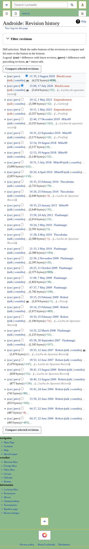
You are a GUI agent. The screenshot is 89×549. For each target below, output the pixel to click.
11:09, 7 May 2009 (41, 277)
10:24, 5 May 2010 (41, 225)
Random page (11, 509)
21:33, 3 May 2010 (41, 248)
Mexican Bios (10, 462)
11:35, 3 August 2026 (42, 76)
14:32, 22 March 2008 (43, 330)
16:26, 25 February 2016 (44, 191)
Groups (7, 473)
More (24, 13)
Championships (11, 501)
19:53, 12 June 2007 (42, 350)
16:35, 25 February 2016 (44, 181)
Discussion (15, 14)
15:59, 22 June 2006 (42, 398)
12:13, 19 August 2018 (43, 152)
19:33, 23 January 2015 (43, 205)
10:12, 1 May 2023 (41, 99)
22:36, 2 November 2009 (44, 258)
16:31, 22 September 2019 (45, 133)
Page (6, 14)
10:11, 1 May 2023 (41, 109)
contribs (19, 80)
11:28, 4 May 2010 (41, 234)
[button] (44, 39)
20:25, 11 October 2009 (43, 268)
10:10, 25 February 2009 (44, 316)
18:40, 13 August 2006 (43, 379)
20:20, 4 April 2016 (41, 172)
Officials (8, 477)
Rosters (7, 481)
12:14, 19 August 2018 (43, 142)
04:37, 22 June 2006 (42, 408)
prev (16, 76)
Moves (7, 497)
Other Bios (9, 469)
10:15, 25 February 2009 (44, 297)
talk (10, 80)
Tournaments (10, 505)
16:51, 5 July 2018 (41, 162)
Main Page (9, 442)
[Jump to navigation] (6, 5)
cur (10, 85)
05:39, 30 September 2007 (45, 340)
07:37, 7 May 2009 (41, 287)
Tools (82, 14)
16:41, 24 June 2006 (42, 389)
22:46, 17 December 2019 (45, 119)
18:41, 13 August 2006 (43, 369)
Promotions (9, 493)
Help (83, 21)
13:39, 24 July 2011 (41, 215)
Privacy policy (27, 544)
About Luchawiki (46, 544)
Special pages (10, 454)
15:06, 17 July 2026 (41, 85)
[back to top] (44, 521)
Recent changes (11, 513)
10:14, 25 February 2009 (44, 307)
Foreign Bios (10, 466)
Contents (8, 446)
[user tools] (82, 5)
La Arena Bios (11, 489)
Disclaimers (64, 544)
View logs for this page (16, 28)
